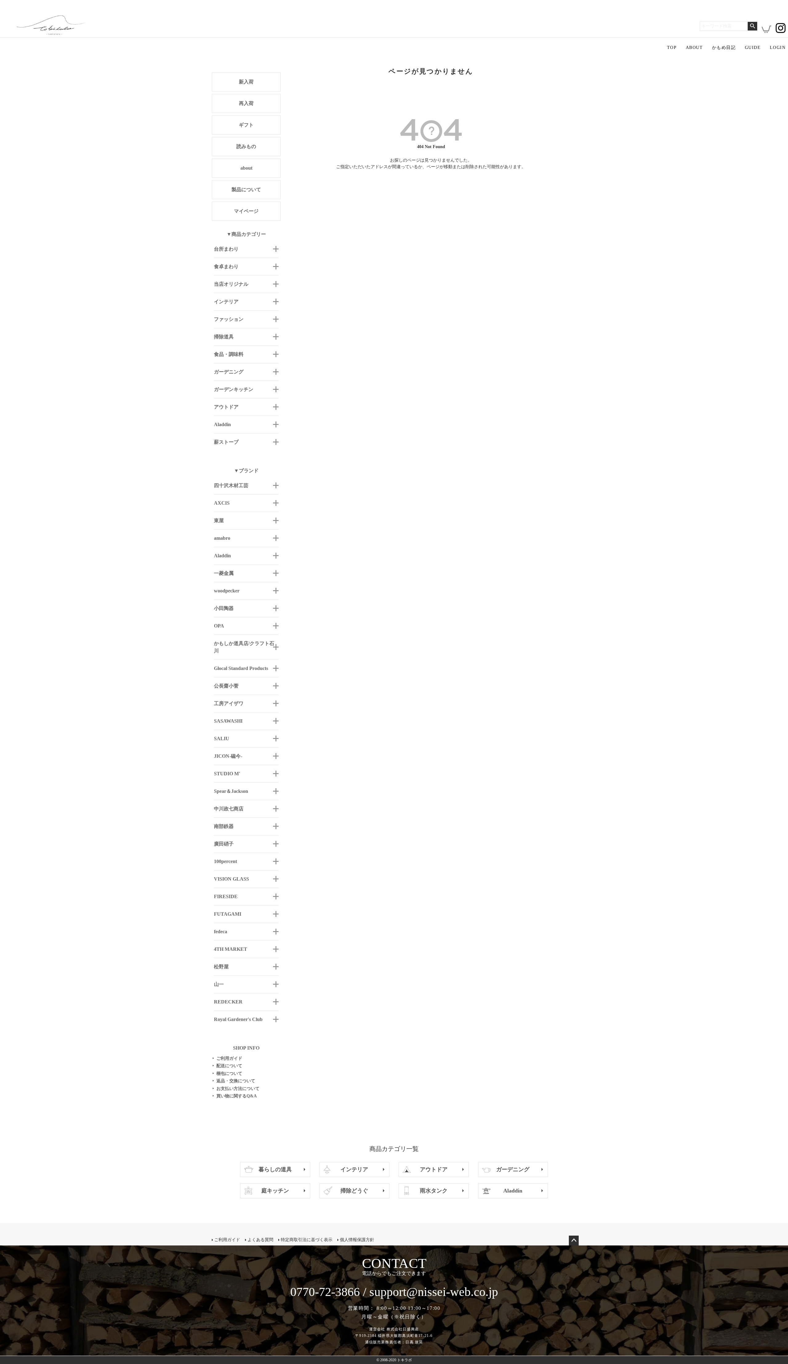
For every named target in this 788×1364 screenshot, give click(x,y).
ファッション (228, 319)
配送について (227, 1065)
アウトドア (226, 407)
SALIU (221, 738)
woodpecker (226, 590)
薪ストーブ (226, 442)
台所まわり (226, 249)
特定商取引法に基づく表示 (306, 1239)
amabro (222, 538)
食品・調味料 (228, 354)
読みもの (246, 146)
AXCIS (222, 503)
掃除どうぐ (354, 1191)
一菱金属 (224, 573)
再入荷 (246, 103)
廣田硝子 (224, 843)
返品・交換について (233, 1081)
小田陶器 (224, 608)
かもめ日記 (724, 47)
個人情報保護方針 (357, 1239)
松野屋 (221, 966)
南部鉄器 (224, 826)
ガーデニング (228, 371)
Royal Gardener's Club (238, 1019)
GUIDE (753, 47)
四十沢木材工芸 (231, 485)
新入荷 (246, 81)
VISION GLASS (231, 879)
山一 (219, 984)
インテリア (226, 301)
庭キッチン (275, 1191)
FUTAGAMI (227, 914)
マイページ (246, 211)
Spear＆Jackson (231, 791)
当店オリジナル (231, 284)
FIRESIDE (226, 896)
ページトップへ (574, 1240)
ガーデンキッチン (233, 389)
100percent (225, 861)
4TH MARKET (230, 949)
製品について (246, 189)
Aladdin (222, 424)
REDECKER (228, 1001)
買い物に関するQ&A (234, 1096)
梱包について (227, 1073)
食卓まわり (226, 266)
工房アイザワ (228, 703)
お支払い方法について (235, 1088)
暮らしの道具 (275, 1169)
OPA (219, 625)
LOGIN (778, 47)
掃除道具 (224, 336)
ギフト (246, 124)
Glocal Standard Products (241, 668)
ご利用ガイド (227, 1058)
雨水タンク (434, 1191)
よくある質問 (260, 1239)
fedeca (220, 931)
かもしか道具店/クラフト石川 (244, 647)
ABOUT (694, 47)
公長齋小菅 (226, 685)
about (246, 168)
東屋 (219, 520)
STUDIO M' (227, 773)
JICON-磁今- (228, 756)
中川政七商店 (228, 808)
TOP (672, 47)
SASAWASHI (228, 721)
